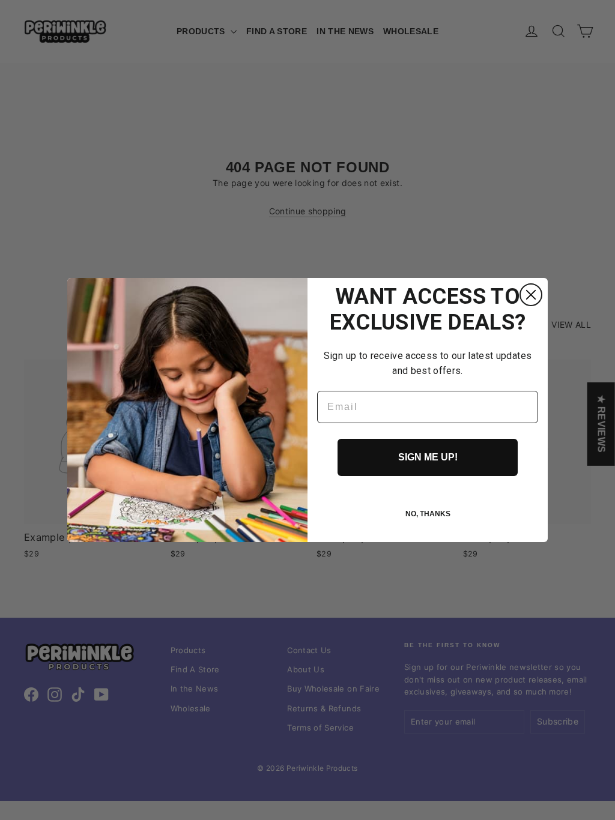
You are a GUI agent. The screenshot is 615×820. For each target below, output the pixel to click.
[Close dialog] (531, 295)
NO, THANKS (427, 514)
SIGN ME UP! (428, 457)
